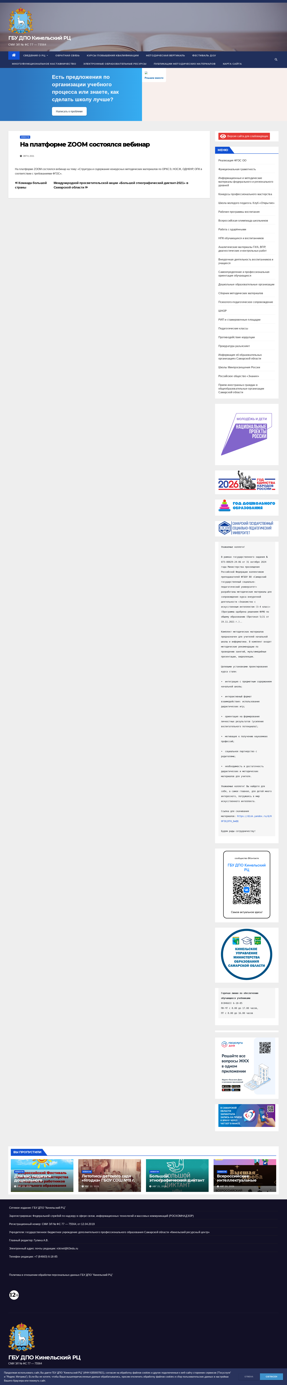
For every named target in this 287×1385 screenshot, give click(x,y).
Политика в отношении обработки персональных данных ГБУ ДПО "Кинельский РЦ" (61, 1274)
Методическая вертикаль (165, 55)
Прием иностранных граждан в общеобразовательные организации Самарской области (241, 389)
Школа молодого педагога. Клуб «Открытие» (246, 203)
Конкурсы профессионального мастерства (245, 194)
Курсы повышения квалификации (113, 55)
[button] (276, 59)
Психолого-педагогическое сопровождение (245, 302)
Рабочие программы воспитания (239, 211)
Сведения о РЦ (34, 55)
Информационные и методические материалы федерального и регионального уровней (245, 182)
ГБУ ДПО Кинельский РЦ (39, 38)
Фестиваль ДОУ (204, 55)
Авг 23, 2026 (92, 1186)
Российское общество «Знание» (238, 376)
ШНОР (222, 310)
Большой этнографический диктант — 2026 (176, 1180)
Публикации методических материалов (185, 63)
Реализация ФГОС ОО (232, 160)
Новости (25, 137)
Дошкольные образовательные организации (246, 284)
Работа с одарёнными (232, 229)
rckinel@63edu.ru (67, 1248)
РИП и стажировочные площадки (239, 319)
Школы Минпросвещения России (239, 367)
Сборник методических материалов (240, 293)
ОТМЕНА (248, 1377)
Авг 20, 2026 (227, 1186)
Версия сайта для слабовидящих (247, 136)
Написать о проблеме (69, 111)
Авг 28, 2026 (24, 1186)
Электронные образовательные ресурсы (114, 63)
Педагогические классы (233, 328)
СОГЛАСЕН (271, 1377)
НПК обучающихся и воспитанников (241, 238)
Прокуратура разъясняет (234, 346)
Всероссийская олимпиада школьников (243, 220)
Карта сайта (232, 63)
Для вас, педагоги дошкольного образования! (32, 1180)
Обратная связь (67, 55)
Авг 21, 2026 (159, 1186)
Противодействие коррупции (236, 337)
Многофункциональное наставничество (44, 63)
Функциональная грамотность (237, 169)
